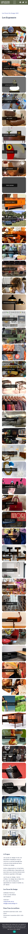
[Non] (26, 928)
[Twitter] (23, 2)
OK (14, 931)
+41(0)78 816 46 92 (8, 901)
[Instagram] (26, 2)
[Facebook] (20, 2)
